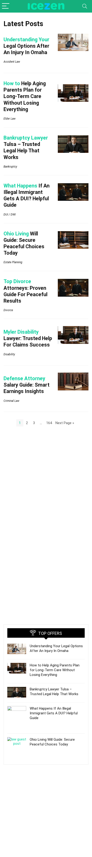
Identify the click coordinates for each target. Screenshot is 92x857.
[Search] (84, 6)
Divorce (8, 310)
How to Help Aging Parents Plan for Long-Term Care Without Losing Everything (54, 670)
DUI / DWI (10, 214)
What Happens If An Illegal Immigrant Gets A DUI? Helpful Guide (54, 713)
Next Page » (64, 423)
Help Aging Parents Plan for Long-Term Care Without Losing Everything (25, 96)
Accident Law (12, 61)
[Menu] (5, 6)
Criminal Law (11, 401)
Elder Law (10, 118)
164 (49, 423)
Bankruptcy (10, 166)
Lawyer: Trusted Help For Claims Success (28, 338)
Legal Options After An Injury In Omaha (26, 46)
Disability (9, 354)
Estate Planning (13, 262)
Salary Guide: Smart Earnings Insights (27, 384)
